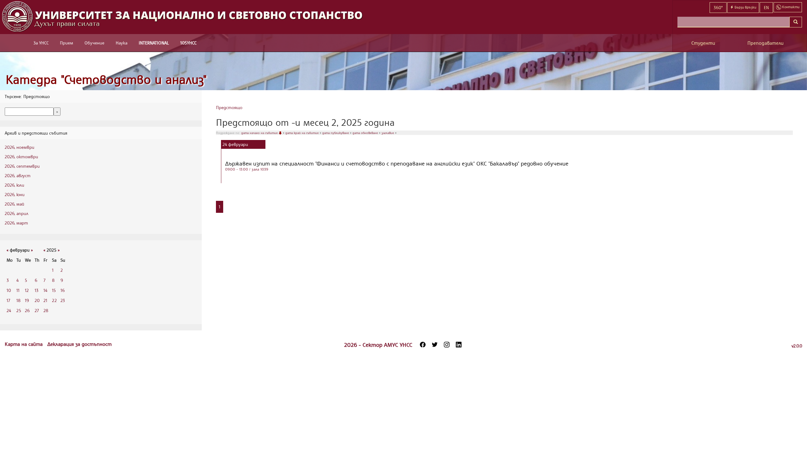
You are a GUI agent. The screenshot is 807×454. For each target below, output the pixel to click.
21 (45, 300)
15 (54, 290)
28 (46, 310)
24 (9, 310)
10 (9, 290)
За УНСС (41, 42)
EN (766, 7)
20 (37, 300)
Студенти (703, 43)
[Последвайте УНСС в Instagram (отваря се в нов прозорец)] (447, 344)
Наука (121, 42)
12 (27, 290)
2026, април (16, 213)
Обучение (94, 42)
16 (63, 290)
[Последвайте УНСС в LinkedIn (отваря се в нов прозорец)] (459, 344)
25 (18, 310)
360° (718, 7)
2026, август (18, 175)
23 (63, 300)
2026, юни (15, 194)
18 (18, 300)
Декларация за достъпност (79, 344)
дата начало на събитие (260, 133)
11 (18, 290)
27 (37, 310)
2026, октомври (21, 156)
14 (45, 290)
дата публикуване (336, 133)
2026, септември (22, 166)
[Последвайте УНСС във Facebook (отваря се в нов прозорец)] (423, 344)
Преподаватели (765, 43)
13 (36, 290)
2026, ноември (19, 147)
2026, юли (14, 185)
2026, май (14, 204)
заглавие (388, 133)
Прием (66, 42)
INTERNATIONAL (154, 42)
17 (8, 300)
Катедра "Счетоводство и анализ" (106, 79)
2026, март (16, 222)
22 (54, 300)
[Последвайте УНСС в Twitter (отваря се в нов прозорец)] (435, 344)
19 (27, 300)
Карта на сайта (24, 344)
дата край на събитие (302, 133)
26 (27, 310)
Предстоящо (229, 107)
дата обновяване (365, 133)
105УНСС (188, 42)
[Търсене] (795, 22)
